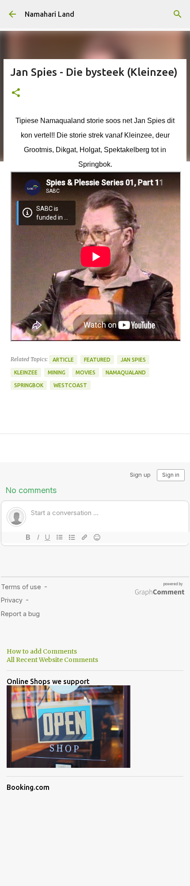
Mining (56, 372)
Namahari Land (49, 14)
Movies (85, 372)
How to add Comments (42, 651)
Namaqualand (126, 372)
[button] (16, 93)
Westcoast (70, 385)
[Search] (177, 14)
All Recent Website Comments (52, 660)
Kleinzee (26, 372)
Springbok (28, 385)
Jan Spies (133, 360)
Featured (97, 360)
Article (63, 360)
